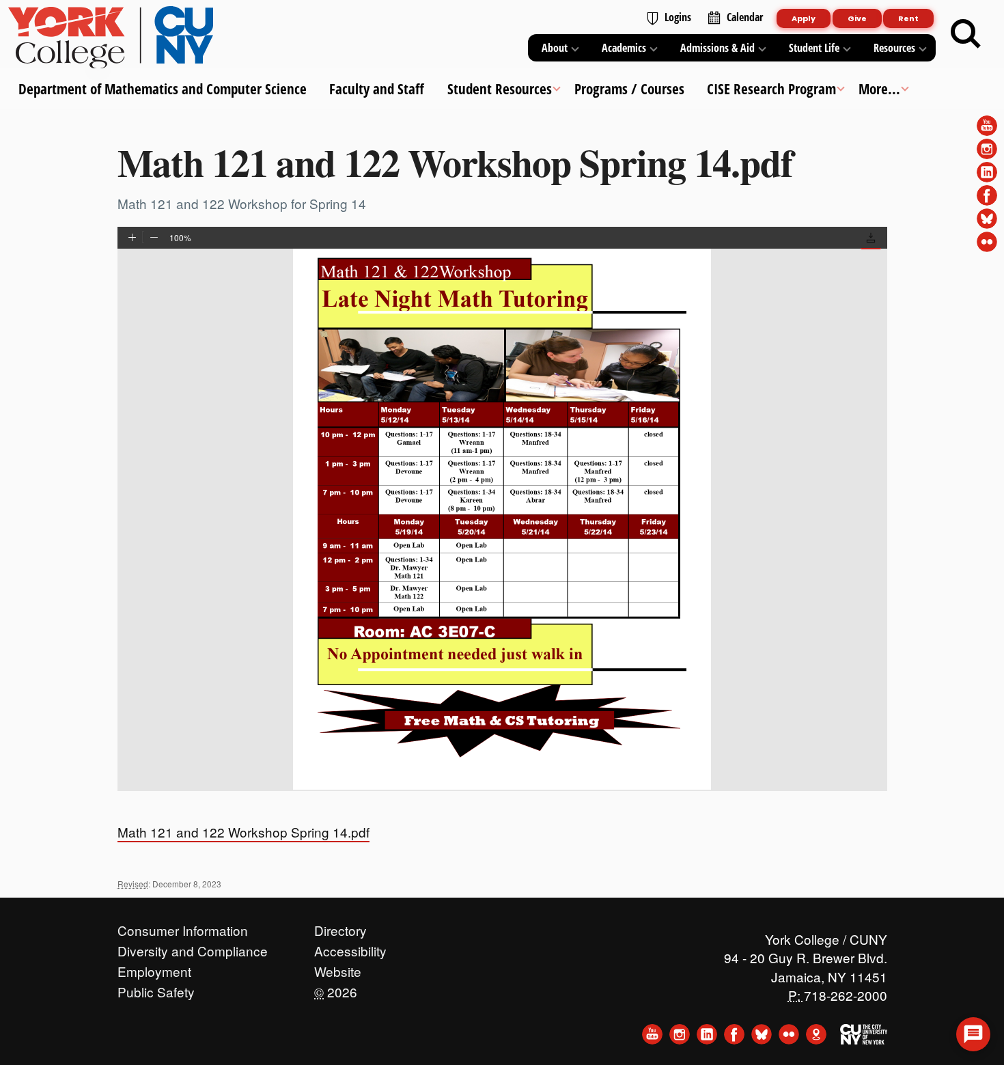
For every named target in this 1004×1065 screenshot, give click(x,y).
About (555, 47)
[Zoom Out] (154, 238)
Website (337, 968)
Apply (803, 18)
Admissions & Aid (717, 47)
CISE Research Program (771, 88)
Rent (908, 18)
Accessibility (350, 947)
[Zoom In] (132, 238)
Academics (624, 47)
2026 (335, 988)
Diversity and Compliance (192, 947)
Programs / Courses (629, 88)
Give (857, 18)
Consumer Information (182, 927)
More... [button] (879, 88)
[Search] (966, 34)
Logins (678, 17)
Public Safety (156, 988)
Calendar (745, 17)
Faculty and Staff (376, 88)
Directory (340, 927)
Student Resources (499, 88)
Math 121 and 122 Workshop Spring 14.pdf (243, 831)
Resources (894, 47)
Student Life (814, 47)
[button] (871, 239)
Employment (154, 968)
